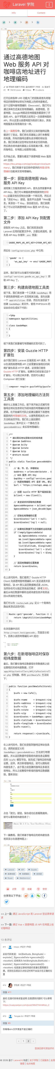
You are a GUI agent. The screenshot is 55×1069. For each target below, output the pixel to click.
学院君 (11, 87)
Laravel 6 (18, 1060)
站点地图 (30, 1063)
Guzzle (34, 870)
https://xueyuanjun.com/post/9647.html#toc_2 (26, 1005)
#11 (4, 947)
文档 (44, 588)
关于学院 (34, 1060)
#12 (4, 985)
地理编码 (25, 874)
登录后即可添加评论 (44, 1048)
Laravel (11, 870)
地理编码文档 (19, 415)
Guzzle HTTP (11, 371)
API (22, 870)
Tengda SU (19, 1016)
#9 (9, 1023)
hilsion (16, 947)
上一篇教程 (11, 131)
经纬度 (39, 874)
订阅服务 (44, 1060)
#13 (4, 1016)
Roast (10, 878)
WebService (25, 878)
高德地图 (11, 874)
